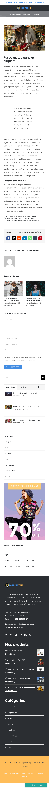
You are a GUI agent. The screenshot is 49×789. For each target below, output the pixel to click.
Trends (32, 218)
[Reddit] (19, 238)
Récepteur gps (12, 736)
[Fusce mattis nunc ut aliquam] (8, 407)
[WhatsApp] (29, 238)
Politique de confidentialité (15, 773)
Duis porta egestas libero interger (27, 393)
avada (20, 220)
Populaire (10, 387)
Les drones (10, 718)
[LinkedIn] (24, 238)
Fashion (15, 218)
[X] (13, 238)
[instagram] (11, 635)
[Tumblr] (35, 238)
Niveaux (9, 724)
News (27, 218)
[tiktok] (20, 635)
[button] (5, 293)
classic (16, 560)
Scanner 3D (11, 742)
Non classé (9, 465)
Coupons (8, 442)
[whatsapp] (30, 635)
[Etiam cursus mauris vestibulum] (8, 420)
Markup (21, 218)
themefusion (29, 566)
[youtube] (16, 635)
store (18, 566)
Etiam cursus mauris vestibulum (27, 420)
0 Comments (8, 220)
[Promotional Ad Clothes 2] (24, 484)
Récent (24, 387)
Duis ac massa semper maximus (11, 299)
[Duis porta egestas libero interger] (8, 394)
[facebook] (6, 635)
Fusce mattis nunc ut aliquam (26, 406)
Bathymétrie (11, 713)
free (29, 220)
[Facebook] (8, 238)
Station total (11, 747)
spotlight (35, 220)
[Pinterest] (40, 238)
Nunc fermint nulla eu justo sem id (35, 299)
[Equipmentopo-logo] (25, 6)
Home (12, 14)
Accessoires (11, 707)
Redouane (9, 217)
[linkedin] (25, 635)
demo (25, 220)
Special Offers (11, 471)
